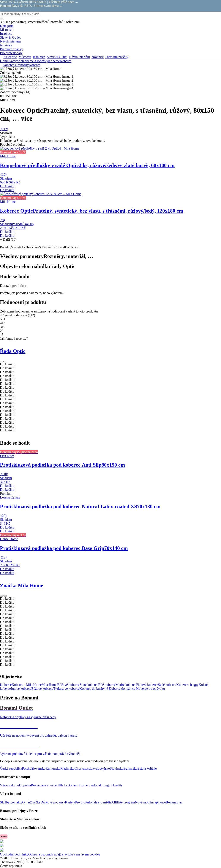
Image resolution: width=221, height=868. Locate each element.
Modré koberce (125, 685)
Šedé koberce (167, 685)
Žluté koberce (88, 685)
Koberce (65, 61)
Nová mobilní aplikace (150, 802)
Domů (4, 61)
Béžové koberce (42, 688)
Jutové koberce (21, 688)
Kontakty (15, 802)
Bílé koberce (106, 685)
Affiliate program (123, 802)
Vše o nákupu (9, 785)
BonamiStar (174, 802)
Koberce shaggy (187, 685)
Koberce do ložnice (122, 688)
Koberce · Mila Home (27, 685)
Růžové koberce (68, 685)
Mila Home (49, 685)
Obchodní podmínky (14, 854)
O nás (26, 802)
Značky (35, 802)
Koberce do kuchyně (94, 688)
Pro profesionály (86, 802)
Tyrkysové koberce (66, 688)
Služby (4, 802)
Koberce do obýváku (150, 688)
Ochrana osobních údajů (45, 854)
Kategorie (15, 61)
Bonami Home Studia (82, 785)
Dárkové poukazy (53, 802)
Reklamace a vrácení (45, 785)
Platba (63, 785)
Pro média (104, 802)
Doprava (25, 785)
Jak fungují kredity (110, 785)
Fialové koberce (147, 685)
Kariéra (70, 802)
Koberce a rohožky (35, 61)
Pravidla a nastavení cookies (81, 854)
